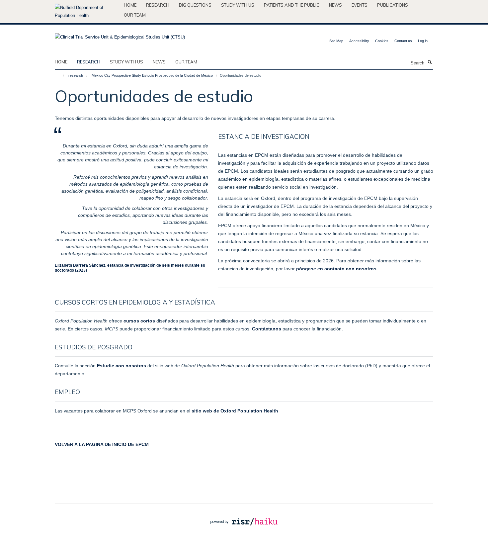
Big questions (195, 5)
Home (130, 5)
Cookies (381, 41)
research (88, 61)
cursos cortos (139, 320)
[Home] (60, 75)
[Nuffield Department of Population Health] (87, 11)
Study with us (237, 5)
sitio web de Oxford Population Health (235, 410)
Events (359, 5)
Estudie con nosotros (121, 365)
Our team (135, 15)
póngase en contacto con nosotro (335, 268)
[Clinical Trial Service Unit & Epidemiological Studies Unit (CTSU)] (120, 35)
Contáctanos (266, 328)
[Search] (429, 62)
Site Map (336, 41)
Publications (392, 5)
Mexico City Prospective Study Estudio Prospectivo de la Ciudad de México (152, 75)
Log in (423, 41)
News (335, 5)
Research (157, 5)
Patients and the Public (291, 5)
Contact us (403, 41)
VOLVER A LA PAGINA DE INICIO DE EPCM (102, 444)
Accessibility (359, 41)
